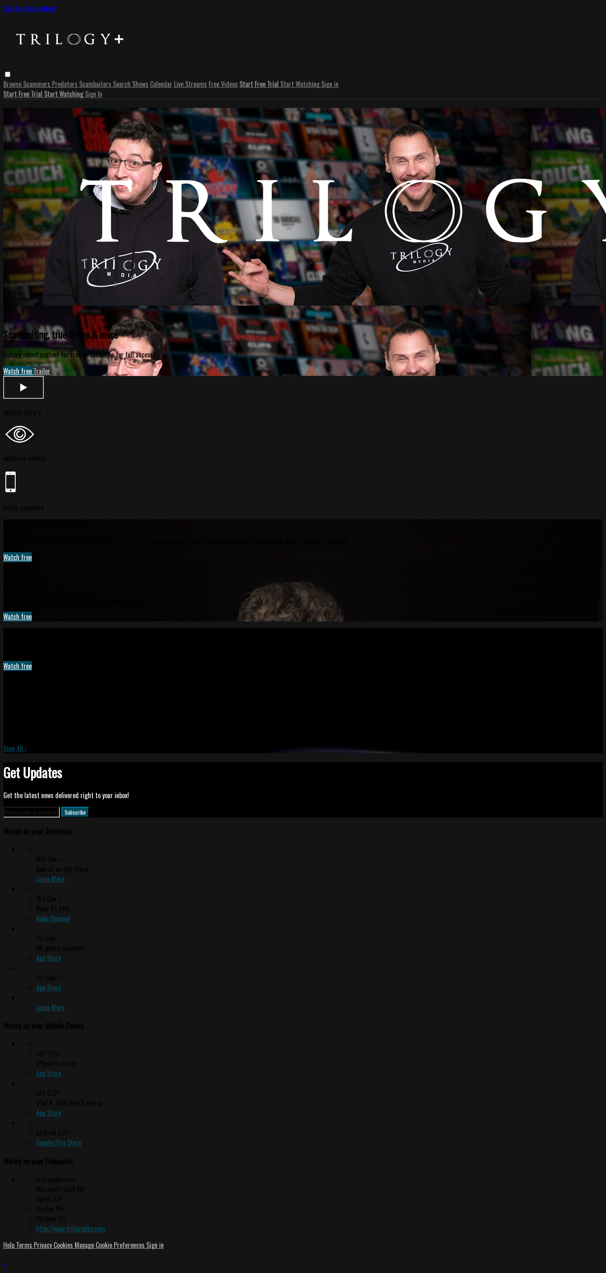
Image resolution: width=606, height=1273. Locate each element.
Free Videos (223, 84)
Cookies (64, 1245)
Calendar (161, 84)
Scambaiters (96, 84)
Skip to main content (29, 8)
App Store (48, 958)
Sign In (93, 94)
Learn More (50, 879)
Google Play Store (58, 1142)
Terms (25, 1245)
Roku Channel (53, 918)
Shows (140, 84)
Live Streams (190, 84)
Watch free (18, 371)
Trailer (41, 371)
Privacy (44, 1245)
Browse (13, 84)
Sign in (329, 84)
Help (9, 1245)
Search (122, 84)
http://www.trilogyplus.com (70, 1228)
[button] (7, 74)
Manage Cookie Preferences (110, 1245)
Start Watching (300, 84)
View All (15, 748)
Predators (65, 84)
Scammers (37, 84)
